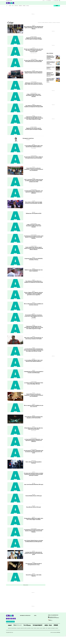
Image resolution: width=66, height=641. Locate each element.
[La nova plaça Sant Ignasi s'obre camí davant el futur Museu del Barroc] (15, 148)
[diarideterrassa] (27, 625)
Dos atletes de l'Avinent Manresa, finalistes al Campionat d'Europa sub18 (33, 106)
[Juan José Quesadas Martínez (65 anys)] (15, 486)
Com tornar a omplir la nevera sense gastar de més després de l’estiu (51, 79)
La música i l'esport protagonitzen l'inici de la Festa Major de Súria (33, 383)
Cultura (33, 70)
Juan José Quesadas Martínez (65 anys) (33, 484)
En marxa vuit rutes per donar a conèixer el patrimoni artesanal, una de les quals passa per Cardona (33, 474)
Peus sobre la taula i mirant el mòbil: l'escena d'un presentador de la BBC (33, 203)
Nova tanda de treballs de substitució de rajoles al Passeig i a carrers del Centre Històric (33, 27)
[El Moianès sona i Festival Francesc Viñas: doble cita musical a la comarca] (15, 85)
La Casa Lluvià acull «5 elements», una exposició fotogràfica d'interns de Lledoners (33, 192)
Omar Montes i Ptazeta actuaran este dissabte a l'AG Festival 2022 (34, 417)
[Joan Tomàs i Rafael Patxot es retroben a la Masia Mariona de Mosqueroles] (15, 543)
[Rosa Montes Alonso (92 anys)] (15, 509)
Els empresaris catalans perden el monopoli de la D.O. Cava (34, 564)
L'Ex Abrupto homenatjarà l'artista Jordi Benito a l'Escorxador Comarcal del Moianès (33, 237)
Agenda (43, 22)
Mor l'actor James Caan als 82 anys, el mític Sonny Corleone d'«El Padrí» (33, 338)
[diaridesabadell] (18, 625)
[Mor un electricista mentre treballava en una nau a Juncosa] (15, 306)
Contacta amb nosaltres (10, 621)
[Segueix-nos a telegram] (11, 618)
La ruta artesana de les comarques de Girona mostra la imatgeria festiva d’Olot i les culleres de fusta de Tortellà (33, 350)
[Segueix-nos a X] (8, 618)
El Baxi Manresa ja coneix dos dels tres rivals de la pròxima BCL (33, 428)
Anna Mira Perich (49, 59)
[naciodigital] (9, 625)
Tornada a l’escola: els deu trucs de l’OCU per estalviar (51, 62)
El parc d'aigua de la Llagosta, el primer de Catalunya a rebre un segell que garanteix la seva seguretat (33, 293)
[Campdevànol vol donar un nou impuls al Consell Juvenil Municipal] (15, 373)
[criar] (56, 625)
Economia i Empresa (33, 36)
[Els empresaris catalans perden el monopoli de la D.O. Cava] (15, 565)
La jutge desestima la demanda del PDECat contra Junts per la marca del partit (34, 553)
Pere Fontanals (33, 318)
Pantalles (16, 5)
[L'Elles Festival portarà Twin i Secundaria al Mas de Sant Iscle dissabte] (15, 96)
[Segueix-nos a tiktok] (15, 618)
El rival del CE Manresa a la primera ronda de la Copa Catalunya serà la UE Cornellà (34, 316)
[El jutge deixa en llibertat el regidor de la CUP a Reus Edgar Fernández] (15, 520)
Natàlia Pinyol (49, 76)
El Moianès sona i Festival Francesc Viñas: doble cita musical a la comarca (34, 83)
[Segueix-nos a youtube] (13, 618)
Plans (10, 5)
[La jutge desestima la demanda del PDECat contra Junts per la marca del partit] (15, 554)
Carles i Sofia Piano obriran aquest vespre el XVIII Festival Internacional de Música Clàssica (33, 248)
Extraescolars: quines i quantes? (51, 67)
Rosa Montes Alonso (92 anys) (33, 507)
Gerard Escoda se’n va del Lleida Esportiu (33, 575)
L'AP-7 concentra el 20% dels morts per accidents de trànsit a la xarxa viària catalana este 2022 (33, 180)
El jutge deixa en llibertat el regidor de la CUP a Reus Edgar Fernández (33, 519)
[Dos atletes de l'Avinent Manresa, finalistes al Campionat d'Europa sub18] (15, 108)
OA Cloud (58, 632)
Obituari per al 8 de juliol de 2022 (33, 213)
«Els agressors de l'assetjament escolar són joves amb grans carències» (50, 57)
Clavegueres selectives (28, 138)
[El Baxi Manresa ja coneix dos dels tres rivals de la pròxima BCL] (15, 430)
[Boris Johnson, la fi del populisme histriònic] (15, 464)
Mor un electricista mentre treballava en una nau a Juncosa (33, 304)
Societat (33, 25)
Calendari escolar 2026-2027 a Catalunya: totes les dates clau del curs (50, 74)
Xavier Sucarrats (33, 430)
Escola (27, 5)
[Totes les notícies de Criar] (10, 3)
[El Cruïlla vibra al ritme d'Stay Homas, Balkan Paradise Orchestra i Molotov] (15, 74)
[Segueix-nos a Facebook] (6, 618)
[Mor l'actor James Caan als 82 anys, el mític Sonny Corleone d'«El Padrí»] (15, 340)
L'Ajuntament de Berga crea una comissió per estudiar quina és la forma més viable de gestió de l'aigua (33, 118)
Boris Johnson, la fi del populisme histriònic (33, 462)
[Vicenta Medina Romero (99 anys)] (15, 498)
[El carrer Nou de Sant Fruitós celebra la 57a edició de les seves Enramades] (15, 62)
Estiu (13, 5)
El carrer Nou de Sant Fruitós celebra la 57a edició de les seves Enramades (33, 61)
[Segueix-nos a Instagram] (10, 618)
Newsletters (49, 0)
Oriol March (28, 139)
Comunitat (50, 22)
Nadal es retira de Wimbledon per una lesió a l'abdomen (34, 270)
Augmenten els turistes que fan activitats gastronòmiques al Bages (33, 38)
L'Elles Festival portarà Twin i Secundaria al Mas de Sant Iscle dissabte (33, 95)
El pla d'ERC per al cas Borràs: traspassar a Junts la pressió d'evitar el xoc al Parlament (33, 169)
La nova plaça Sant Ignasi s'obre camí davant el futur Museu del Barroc (34, 146)
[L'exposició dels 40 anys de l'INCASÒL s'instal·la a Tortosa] (15, 260)
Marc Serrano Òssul (34, 52)
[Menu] (6, 5)
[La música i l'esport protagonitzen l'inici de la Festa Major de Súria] (15, 385)
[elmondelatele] (48, 625)
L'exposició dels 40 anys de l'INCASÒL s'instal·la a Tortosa (33, 259)
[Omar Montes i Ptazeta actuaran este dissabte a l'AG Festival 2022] (15, 419)
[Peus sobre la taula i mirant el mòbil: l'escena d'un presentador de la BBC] (15, 204)
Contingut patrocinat (56, 22)
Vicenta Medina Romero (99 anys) (33, 495)
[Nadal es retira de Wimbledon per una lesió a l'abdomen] (15, 272)
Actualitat (40, 22)
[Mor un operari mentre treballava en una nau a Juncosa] (15, 407)
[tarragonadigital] (37, 625)
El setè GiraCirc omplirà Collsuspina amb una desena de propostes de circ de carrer (33, 451)
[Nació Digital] (14, 3)
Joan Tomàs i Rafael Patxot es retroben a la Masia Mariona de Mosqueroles (33, 541)
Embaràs (20, 5)
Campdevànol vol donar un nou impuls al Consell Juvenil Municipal (33, 372)
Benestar (46, 22)
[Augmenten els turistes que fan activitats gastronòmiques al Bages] (15, 40)
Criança (24, 5)
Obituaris (33, 483)
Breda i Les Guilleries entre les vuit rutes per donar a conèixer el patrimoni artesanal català (33, 50)
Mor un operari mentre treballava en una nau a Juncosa (33, 406)
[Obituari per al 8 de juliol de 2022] (15, 215)
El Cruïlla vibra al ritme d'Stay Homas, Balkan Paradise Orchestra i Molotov (34, 72)
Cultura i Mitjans (33, 59)
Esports (33, 104)
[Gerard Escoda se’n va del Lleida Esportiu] (15, 577)
